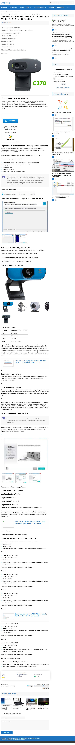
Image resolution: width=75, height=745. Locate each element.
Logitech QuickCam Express (9, 36)
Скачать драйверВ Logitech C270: (10, 33)
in (70, 744)
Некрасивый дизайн (59, 81)
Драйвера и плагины (40, 7)
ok (57, 744)
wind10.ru (5, 3)
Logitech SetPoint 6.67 (7, 47)
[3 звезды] (4, 686)
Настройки (4, 7)
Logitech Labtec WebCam (8, 38)
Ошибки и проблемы (25, 7)
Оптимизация (13, 7)
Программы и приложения (56, 7)
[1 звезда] (1, 686)
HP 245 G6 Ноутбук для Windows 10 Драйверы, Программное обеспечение (6, 707)
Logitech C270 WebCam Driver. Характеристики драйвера (17, 30)
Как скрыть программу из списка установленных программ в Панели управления (62, 175)
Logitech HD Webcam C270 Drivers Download (13, 49)
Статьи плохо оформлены (61, 74)
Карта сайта (37, 738)
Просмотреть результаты (63, 87)
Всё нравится (57, 73)
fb (63, 744)
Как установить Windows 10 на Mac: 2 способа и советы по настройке (30, 707)
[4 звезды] (5, 686)
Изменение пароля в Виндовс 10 (61, 112)
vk (73, 744)
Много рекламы (58, 80)
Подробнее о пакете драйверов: (10, 27)
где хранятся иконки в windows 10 (61, 50)
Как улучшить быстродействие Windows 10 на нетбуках (43, 707)
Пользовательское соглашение (28, 738)
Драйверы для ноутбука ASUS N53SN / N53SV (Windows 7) (18, 707)
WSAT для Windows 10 (58, 22)
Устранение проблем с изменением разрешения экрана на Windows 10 (62, 37)
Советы (69, 7)
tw (66, 744)
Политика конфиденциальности (15, 738)
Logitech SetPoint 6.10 (7, 44)
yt (60, 744)
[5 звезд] (6, 686)
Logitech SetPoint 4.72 (7, 41)
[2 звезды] (2, 686)
